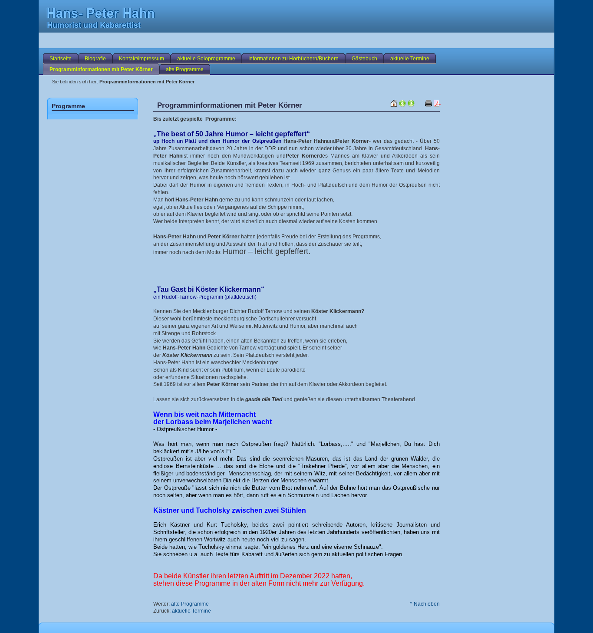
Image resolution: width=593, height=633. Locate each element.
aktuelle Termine (191, 611)
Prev (402, 103)
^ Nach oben (425, 604)
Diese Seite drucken (437, 103)
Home (393, 110)
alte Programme (190, 604)
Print (428, 103)
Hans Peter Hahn (171, 25)
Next (411, 103)
